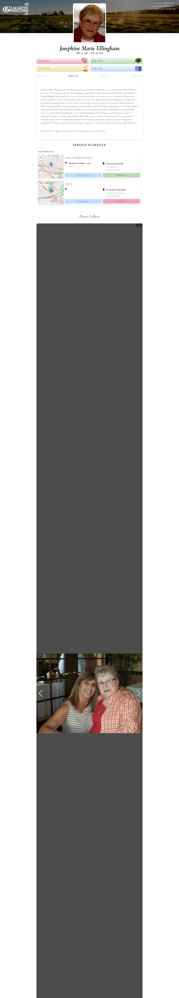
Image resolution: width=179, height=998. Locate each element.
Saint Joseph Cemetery (115, 193)
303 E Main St (111, 167)
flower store (101, 131)
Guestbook (137, 76)
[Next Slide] (138, 693)
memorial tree (67, 131)
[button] (51, 164)
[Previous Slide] (40, 693)
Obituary (41, 76)
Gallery (104, 76)
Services (73, 76)
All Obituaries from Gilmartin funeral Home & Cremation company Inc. (164, 6)
